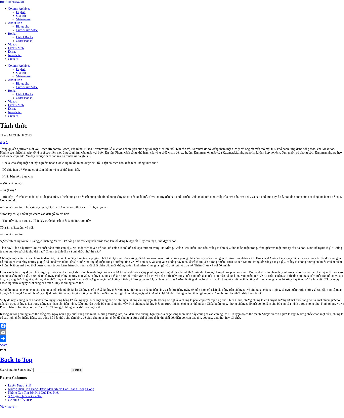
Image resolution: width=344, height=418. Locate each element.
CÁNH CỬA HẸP (20, 399)
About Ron (15, 23)
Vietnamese (23, 19)
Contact (13, 58)
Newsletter (15, 55)
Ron (12, 1)
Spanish (21, 15)
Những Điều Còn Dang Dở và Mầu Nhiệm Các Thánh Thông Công (51, 389)
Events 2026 (16, 48)
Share (3, 345)
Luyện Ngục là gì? (19, 385)
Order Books (24, 40)
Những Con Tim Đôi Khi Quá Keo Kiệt (33, 392)
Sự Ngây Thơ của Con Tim (25, 396)
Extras (12, 51)
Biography (22, 26)
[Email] (172, 332)
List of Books (24, 37)
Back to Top (16, 359)
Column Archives (19, 8)
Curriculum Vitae (27, 30)
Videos (12, 44)
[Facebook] (172, 326)
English (20, 12)
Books (12, 33)
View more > (8, 406)
